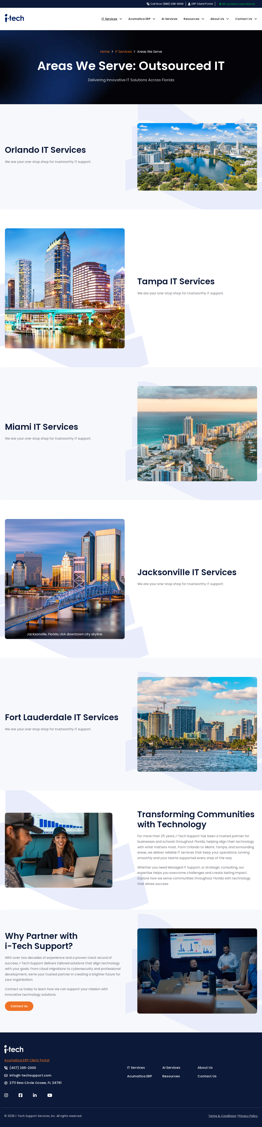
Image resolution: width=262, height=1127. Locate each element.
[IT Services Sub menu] (120, 18)
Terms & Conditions (222, 1116)
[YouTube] (54, 1095)
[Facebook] (26, 1095)
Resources (191, 19)
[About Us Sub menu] (227, 18)
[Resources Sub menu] (202, 18)
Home (105, 51)
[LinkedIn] (40, 1095)
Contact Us (243, 19)
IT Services (109, 19)
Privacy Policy (248, 1116)
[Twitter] (11, 1095)
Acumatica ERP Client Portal (26, 1060)
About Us (217, 19)
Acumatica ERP (139, 19)
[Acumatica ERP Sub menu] (153, 18)
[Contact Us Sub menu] (255, 18)
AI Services (169, 19)
